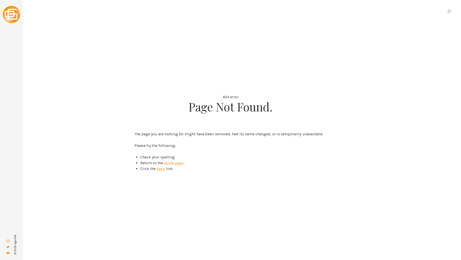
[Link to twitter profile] (8, 247)
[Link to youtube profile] (8, 253)
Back (161, 168)
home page (173, 163)
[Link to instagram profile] (8, 241)
